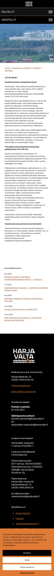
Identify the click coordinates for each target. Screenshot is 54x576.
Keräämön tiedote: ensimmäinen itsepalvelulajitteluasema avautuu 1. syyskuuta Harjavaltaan (23, 278)
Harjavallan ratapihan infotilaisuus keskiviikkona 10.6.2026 (23, 299)
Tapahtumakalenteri (26, 523)
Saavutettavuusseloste (23, 391)
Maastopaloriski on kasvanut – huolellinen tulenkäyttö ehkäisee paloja (26, 289)
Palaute (20, 518)
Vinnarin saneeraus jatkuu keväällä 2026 (20, 309)
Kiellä (27, 560)
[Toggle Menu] (50, 12)
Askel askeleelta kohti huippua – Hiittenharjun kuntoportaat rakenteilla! (23, 319)
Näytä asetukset (27, 567)
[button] (8, 12)
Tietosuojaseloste (27, 573)
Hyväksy (27, 553)
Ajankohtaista (23, 513)
